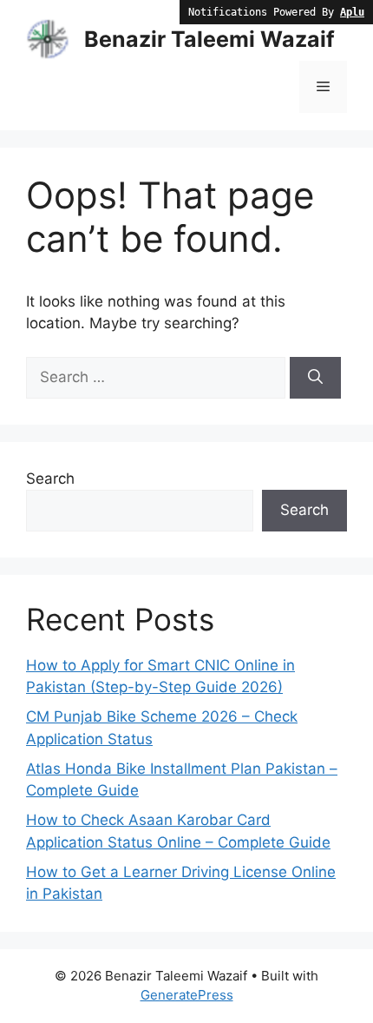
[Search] (315, 378)
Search (50, 478)
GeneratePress (187, 995)
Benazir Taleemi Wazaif (209, 39)
